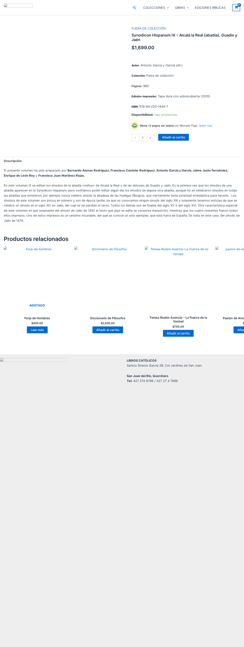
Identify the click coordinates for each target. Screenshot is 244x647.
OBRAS (180, 8)
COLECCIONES (154, 8)
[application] (167, 7)
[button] (134, 7)
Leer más (37, 330)
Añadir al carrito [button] (107, 330)
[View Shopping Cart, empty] (236, 7)
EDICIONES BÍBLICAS (210, 8)
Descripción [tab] (13, 161)
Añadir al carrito (173, 137)
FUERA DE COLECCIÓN (149, 28)
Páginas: (137, 86)
